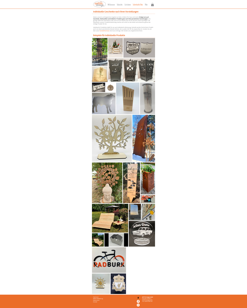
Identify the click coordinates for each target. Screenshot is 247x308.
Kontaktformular (105, 31)
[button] (152, 4)
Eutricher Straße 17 (146, 298)
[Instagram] (138, 305)
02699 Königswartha (147, 300)
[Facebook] (138, 301)
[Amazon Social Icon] (138, 297)
